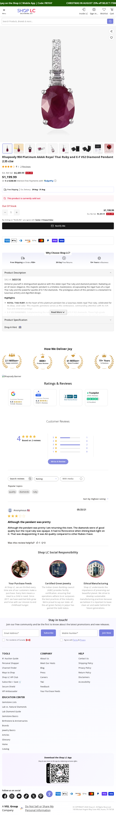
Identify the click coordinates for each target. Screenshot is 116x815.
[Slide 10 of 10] (109, 148)
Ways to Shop (8, 672)
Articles (5, 735)
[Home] (29, 11)
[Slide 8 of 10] (87, 148)
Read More (56, 312)
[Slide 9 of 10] (98, 148)
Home (5, 744)
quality (12, 491)
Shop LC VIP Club (10, 677)
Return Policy (85, 672)
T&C (42, 682)
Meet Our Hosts (47, 663)
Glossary (6, 739)
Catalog (5, 749)
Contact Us (84, 658)
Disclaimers (84, 677)
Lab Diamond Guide (11, 711)
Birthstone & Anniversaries (15, 720)
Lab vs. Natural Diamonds (14, 706)
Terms (75, 640)
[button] (55, 181)
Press (42, 672)
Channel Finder (9, 667)
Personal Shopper (10, 663)
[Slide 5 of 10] (53, 148)
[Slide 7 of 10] (75, 148)
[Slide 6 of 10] (64, 148)
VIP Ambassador (9, 691)
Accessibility (84, 682)
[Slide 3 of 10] (30, 148)
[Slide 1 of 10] (7, 148)
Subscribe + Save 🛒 (11, 682)
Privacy (82, 640)
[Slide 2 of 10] (19, 148)
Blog (42, 667)
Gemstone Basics (10, 716)
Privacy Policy (85, 667)
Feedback (44, 686)
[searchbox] (17, 478)
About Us (44, 658)
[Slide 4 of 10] (41, 148)
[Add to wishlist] (111, 37)
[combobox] (55, 21)
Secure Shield (8, 686)
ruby (35, 491)
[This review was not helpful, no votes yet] (42, 542)
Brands (5, 725)
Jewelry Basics (8, 730)
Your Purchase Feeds (50, 691)
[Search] (110, 21)
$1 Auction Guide (10, 658)
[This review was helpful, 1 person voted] (37, 542)
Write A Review (58, 461)
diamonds (24, 491)
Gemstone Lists (9, 702)
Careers (44, 677)
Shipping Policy (86, 663)
